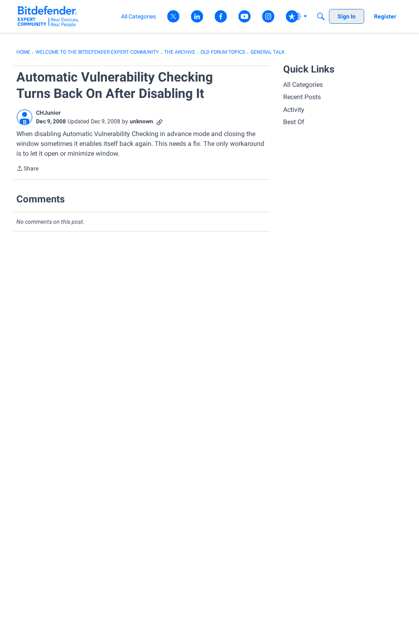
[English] (48, 16)
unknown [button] (141, 121)
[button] (24, 117)
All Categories (303, 85)
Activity (293, 109)
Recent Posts (302, 97)
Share (27, 169)
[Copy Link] (159, 121)
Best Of (293, 122)
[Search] (320, 16)
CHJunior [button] (48, 112)
